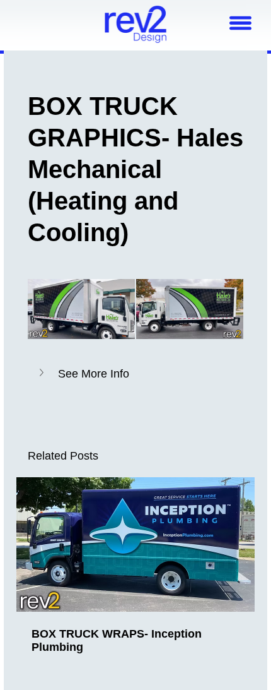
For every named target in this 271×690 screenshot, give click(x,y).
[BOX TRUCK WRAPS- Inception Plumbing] (135, 544)
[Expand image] (81, 309)
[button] (136, 373)
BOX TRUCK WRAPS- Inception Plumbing (117, 640)
